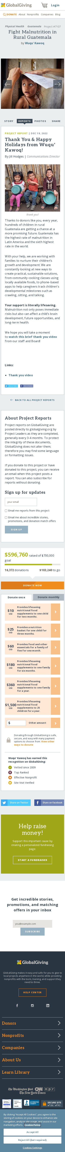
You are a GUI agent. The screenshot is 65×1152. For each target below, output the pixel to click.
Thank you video (20, 375)
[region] (32, 1130)
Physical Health (14, 26)
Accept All (32, 1132)
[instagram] (32, 1005)
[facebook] (17, 1005)
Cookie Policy (32, 1124)
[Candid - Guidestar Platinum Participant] (18, 1103)
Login (55, 5)
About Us (11, 1060)
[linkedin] (47, 1005)
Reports (24, 121)
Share (56, 121)
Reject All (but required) (32, 1140)
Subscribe (32, 931)
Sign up (16, 529)
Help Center (32, 992)
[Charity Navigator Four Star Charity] (7, 1103)
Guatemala (34, 26)
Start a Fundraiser (32, 860)
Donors (9, 1023)
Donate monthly (49, 597)
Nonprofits (33, 14)
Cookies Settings (32, 1147)
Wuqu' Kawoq (34, 43)
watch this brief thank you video (33, 337)
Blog (57, 14)
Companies (47, 14)
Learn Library (16, 1072)
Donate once (16, 597)
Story (8, 121)
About (22, 14)
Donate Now (32, 585)
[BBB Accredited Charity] (32, 1104)
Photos (40, 121)
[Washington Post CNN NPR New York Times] (32, 1092)
